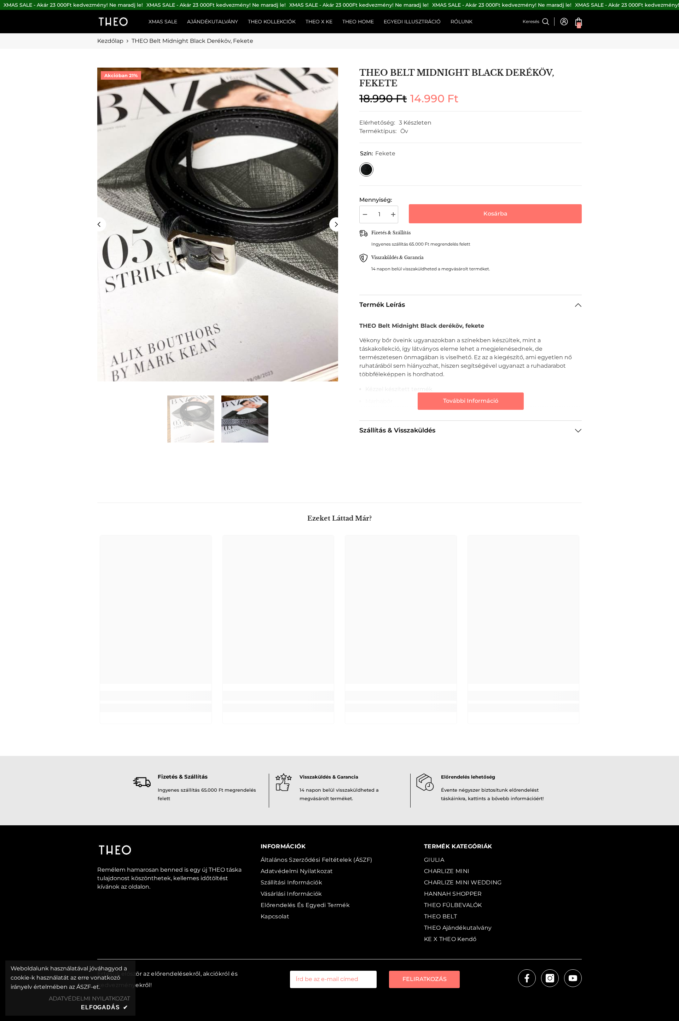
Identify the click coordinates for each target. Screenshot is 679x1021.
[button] (99, 224)
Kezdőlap (110, 41)
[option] (217, 225)
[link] (155, 696)
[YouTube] (573, 978)
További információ (470, 400)
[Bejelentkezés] (564, 21)
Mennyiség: (375, 199)
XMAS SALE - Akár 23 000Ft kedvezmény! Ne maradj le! (73, 5)
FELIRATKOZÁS (424, 979)
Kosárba (495, 213)
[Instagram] (550, 978)
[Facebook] (527, 978)
